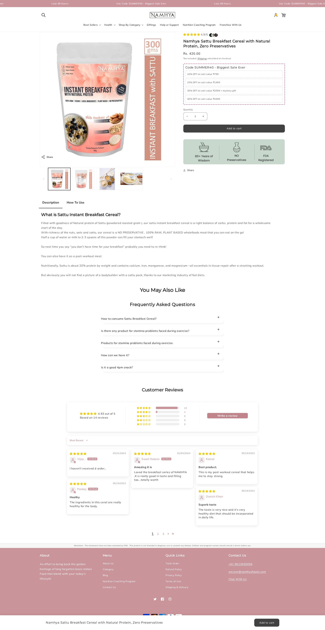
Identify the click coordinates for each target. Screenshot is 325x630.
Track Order (172, 563)
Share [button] (190, 170)
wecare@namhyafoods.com (247, 571)
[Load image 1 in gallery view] (59, 179)
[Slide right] (171, 179)
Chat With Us (238, 579)
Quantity (188, 109)
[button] (43, 15)
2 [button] (158, 534)
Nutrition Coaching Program (119, 581)
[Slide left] (43, 179)
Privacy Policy (174, 575)
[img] (78, 453)
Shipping (202, 58)
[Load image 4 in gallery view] (131, 179)
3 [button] (163, 534)
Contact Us (109, 587)
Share (50, 157)
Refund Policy (174, 569)
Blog (105, 575)
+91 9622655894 (241, 564)
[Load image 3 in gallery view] (107, 179)
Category (108, 569)
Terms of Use (173, 581)
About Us (108, 563)
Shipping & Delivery (177, 587)
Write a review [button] (227, 415)
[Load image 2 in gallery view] (83, 179)
